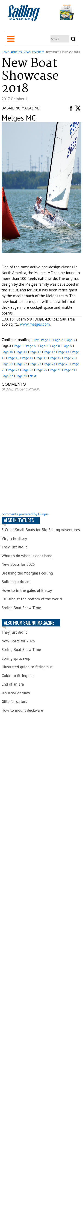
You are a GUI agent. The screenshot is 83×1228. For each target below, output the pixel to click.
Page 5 (19, 346)
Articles (16, 52)
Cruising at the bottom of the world (32, 599)
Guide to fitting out (18, 675)
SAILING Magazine (23, 108)
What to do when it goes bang (27, 555)
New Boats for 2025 (18, 564)
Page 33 (21, 376)
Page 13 (49, 352)
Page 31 (69, 370)
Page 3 (70, 340)
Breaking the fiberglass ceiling (27, 573)
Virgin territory (14, 538)
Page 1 (46, 340)
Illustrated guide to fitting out (27, 666)
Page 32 (7, 376)
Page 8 (55, 346)
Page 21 (7, 364)
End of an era (13, 684)
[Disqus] (41, 452)
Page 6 (31, 346)
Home (5, 52)
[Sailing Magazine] (23, 16)
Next (33, 376)
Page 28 (27, 370)
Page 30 (55, 370)
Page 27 (13, 370)
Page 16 (13, 358)
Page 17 (27, 358)
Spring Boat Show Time (21, 607)
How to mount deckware (22, 710)
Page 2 (58, 340)
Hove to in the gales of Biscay (27, 590)
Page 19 (55, 358)
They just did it (14, 547)
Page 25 (63, 364)
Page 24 (49, 364)
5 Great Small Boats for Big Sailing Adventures (41, 529)
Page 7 (43, 346)
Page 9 (67, 346)
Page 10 (7, 352)
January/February (16, 693)
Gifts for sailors (14, 701)
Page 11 (21, 352)
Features (38, 52)
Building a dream (16, 581)
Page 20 (69, 358)
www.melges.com (35, 324)
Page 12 (35, 352)
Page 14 (63, 352)
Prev (36, 340)
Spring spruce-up (16, 658)
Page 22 (21, 364)
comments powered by (25, 514)
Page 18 (41, 358)
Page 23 (35, 364)
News (27, 52)
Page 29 (41, 370)
